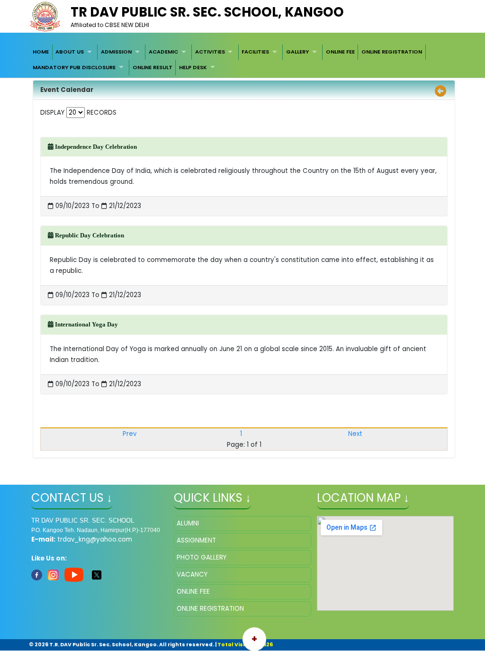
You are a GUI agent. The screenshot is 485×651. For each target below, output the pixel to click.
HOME (41, 51)
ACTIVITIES (210, 51)
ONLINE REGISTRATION (391, 51)
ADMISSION (116, 51)
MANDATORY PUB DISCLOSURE (74, 67)
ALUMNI (188, 523)
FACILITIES (255, 51)
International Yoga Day (86, 324)
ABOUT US (69, 51)
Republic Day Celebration (89, 235)
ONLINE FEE (340, 51)
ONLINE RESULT (152, 67)
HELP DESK (193, 67)
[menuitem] (40, 52)
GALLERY (297, 51)
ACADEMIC (163, 51)
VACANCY (192, 574)
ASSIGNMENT (196, 540)
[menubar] (242, 60)
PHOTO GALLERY (201, 557)
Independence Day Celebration (95, 146)
